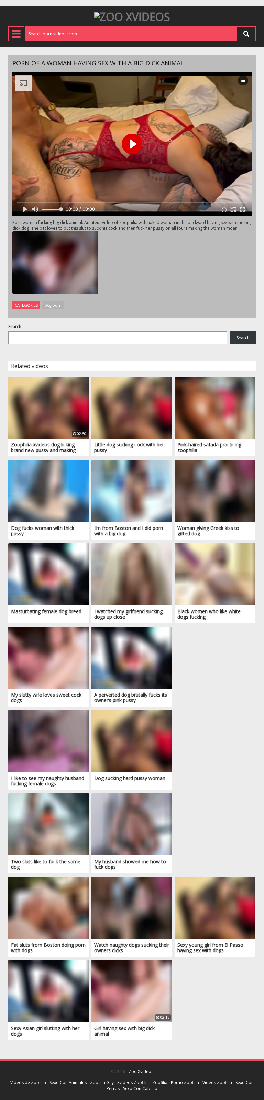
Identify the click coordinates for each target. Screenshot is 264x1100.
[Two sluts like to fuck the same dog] (48, 824)
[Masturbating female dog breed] (48, 574)
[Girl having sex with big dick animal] (131, 991)
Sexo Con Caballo (140, 1088)
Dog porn (53, 305)
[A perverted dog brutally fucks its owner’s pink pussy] (131, 657)
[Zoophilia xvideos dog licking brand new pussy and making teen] (48, 407)
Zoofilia (159, 1083)
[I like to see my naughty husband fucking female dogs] (48, 740)
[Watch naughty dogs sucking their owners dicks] (131, 907)
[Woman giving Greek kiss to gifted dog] (215, 490)
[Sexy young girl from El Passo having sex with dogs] (215, 907)
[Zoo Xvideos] (132, 16)
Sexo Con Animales (68, 1083)
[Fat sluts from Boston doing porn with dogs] (48, 907)
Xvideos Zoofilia (133, 1083)
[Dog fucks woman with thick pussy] (48, 490)
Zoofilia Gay (102, 1083)
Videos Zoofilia (217, 1083)
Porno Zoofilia (185, 1083)
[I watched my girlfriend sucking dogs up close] (131, 574)
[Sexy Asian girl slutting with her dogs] (48, 991)
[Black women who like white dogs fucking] (215, 574)
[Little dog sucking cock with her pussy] (131, 407)
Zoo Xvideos (141, 1072)
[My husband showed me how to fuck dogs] (131, 824)
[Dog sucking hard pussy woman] (131, 740)
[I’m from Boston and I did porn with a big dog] (131, 490)
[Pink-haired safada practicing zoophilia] (215, 407)
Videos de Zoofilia (28, 1083)
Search (14, 326)
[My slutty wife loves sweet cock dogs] (48, 657)
